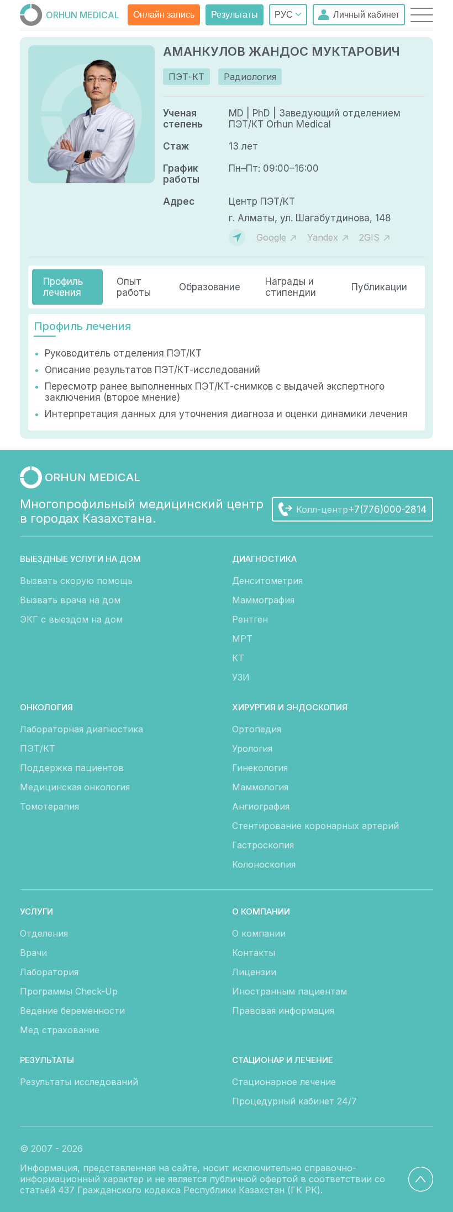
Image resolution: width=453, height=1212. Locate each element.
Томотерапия (49, 806)
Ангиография (260, 806)
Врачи (33, 952)
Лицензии (254, 971)
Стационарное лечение (284, 1081)
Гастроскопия (263, 844)
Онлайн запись (163, 14)
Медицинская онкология (75, 787)
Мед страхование (59, 1029)
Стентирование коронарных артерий (315, 825)
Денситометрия (267, 580)
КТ (238, 657)
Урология (252, 748)
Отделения (44, 933)
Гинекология (260, 767)
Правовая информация (283, 1010)
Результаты (234, 14)
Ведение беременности (72, 1010)
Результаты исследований (79, 1081)
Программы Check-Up (69, 991)
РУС (285, 14)
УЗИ (241, 677)
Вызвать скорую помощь (76, 580)
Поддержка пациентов (72, 767)
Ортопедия (256, 729)
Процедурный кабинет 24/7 (294, 1101)
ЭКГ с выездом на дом (71, 619)
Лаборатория (49, 971)
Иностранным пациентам (289, 991)
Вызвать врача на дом (70, 599)
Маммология (260, 787)
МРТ (242, 638)
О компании (259, 933)
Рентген (250, 619)
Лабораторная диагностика (81, 729)
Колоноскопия (264, 864)
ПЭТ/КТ (37, 748)
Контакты (253, 952)
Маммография (263, 599)
